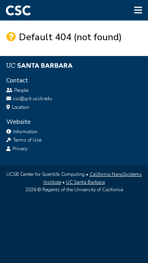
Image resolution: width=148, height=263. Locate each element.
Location (20, 107)
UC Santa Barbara (85, 182)
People (21, 90)
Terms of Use (26, 140)
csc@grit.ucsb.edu (32, 98)
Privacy (19, 148)
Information (24, 132)
